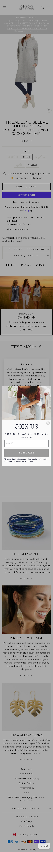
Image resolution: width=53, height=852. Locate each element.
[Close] (48, 423)
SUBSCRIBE (26, 452)
